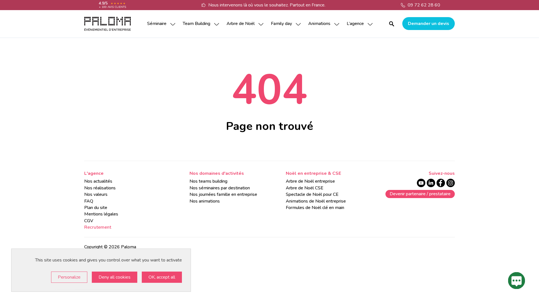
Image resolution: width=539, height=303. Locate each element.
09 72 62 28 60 (424, 5)
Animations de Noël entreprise (316, 201)
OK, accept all (162, 277)
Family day (281, 23)
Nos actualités (98, 181)
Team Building (196, 23)
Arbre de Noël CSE (304, 187)
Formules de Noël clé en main (315, 207)
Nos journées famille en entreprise (223, 194)
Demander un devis (428, 23)
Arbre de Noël (241, 23)
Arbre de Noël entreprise (310, 181)
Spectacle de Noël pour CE (312, 194)
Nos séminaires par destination (219, 187)
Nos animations (204, 201)
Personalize (69, 277)
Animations (319, 23)
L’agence (355, 23)
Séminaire (156, 23)
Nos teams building (208, 181)
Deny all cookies (115, 277)
